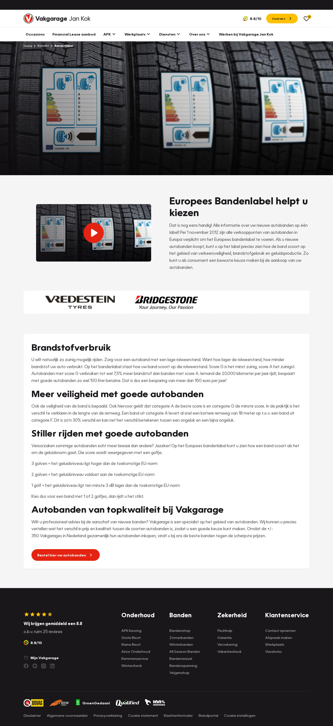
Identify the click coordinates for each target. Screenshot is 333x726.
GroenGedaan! (96, 703)
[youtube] (34, 665)
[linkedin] (52, 665)
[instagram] (43, 665)
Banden (43, 45)
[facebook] (26, 665)
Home (28, 45)
